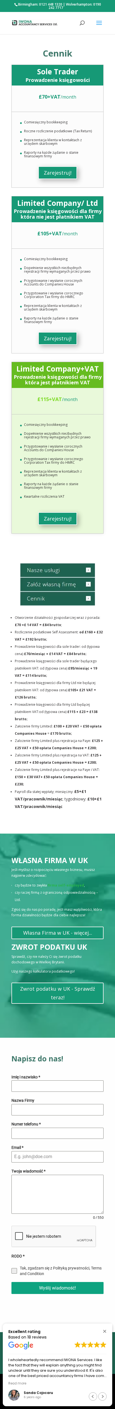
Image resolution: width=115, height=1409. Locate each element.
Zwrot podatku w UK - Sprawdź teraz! (57, 993)
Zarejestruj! (57, 172)
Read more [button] (17, 1383)
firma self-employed (66, 885)
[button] (104, 1331)
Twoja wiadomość (28, 1171)
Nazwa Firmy (22, 1100)
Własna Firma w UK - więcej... (57, 932)
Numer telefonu (26, 1124)
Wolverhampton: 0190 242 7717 (75, 6)
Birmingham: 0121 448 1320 (40, 4)
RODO (18, 1256)
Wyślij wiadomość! (57, 1288)
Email (17, 1147)
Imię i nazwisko (25, 1077)
